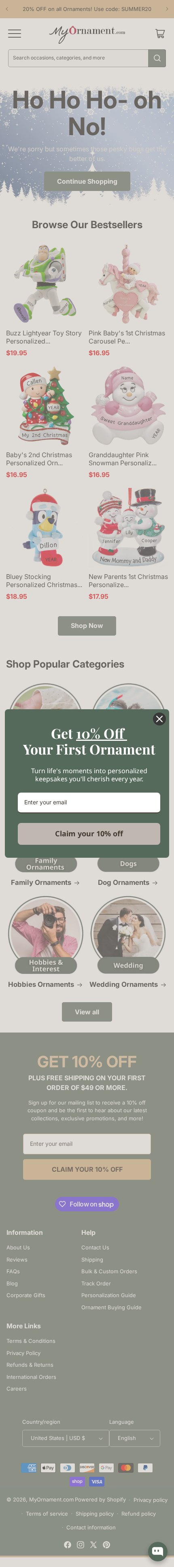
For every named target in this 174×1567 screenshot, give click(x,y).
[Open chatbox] (158, 1551)
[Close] (159, 719)
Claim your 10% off (89, 833)
